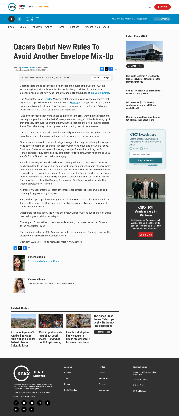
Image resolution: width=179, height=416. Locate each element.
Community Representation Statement (144, 373)
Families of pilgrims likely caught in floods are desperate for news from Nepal (78, 337)
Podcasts (36, 27)
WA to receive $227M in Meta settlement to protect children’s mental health (141, 105)
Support (74, 27)
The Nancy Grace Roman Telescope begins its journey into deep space (104, 320)
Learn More (146, 234)
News (11, 27)
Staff (66, 378)
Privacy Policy (153, 165)
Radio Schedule (70, 390)
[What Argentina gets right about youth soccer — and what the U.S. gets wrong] (51, 321)
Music (23, 27)
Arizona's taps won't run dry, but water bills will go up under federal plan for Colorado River (23, 339)
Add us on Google (101, 77)
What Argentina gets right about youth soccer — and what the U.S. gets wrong (50, 337)
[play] (11, 19)
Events (48, 27)
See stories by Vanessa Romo (43, 261)
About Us (68, 367)
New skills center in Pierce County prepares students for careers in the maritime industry (143, 79)
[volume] (19, 19)
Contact (67, 373)
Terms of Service (140, 380)
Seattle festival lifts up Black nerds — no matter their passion (144, 92)
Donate (163, 7)
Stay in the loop (145, 160)
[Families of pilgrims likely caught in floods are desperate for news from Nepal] (78, 321)
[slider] (23, 19)
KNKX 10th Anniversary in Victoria (146, 211)
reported (48, 99)
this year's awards (100, 92)
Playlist (102, 367)
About (106, 27)
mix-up (74, 102)
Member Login (92, 27)
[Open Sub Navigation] (16, 27)
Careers (102, 384)
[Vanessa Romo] (19, 263)
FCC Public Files (139, 391)
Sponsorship (104, 390)
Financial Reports (140, 367)
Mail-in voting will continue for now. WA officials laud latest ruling (143, 118)
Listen (61, 27)
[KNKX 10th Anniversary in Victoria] (145, 188)
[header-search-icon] (150, 7)
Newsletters (104, 378)
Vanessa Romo (28, 67)
